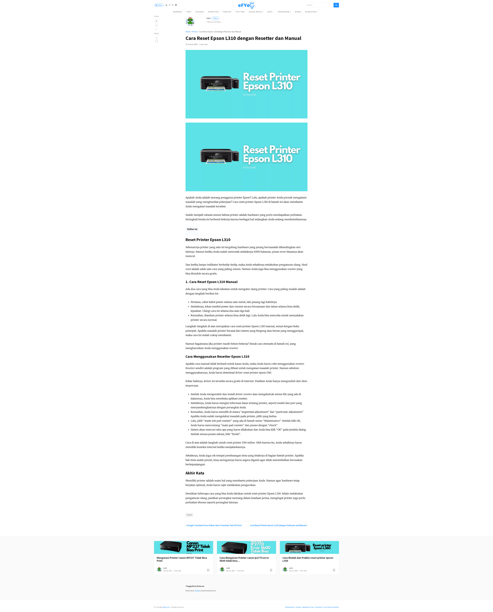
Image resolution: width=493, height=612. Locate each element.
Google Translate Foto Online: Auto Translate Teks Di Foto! (214, 525)
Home (188, 31)
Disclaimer (318, 607)
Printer (227, 12)
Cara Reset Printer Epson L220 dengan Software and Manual (278, 525)
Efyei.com (166, 607)
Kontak (298, 607)
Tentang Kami (290, 607)
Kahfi (212, 18)
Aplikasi (200, 12)
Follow (159, 5)
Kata (269, 12)
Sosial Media (255, 12)
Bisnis (298, 12)
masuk (197, 590)
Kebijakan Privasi (308, 607)
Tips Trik (240, 12)
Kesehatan (310, 12)
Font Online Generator (331, 607)
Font (189, 12)
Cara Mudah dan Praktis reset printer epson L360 (307, 559)
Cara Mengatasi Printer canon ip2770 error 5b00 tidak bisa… (244, 559)
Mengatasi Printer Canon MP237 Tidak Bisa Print (182, 559)
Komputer (213, 12)
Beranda (177, 12)
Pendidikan (283, 12)
